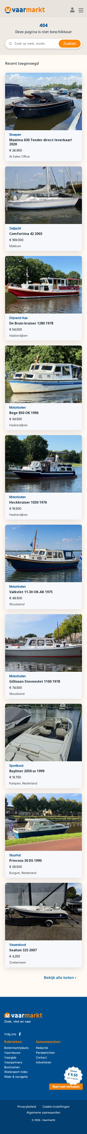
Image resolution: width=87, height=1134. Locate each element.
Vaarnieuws (12, 1052)
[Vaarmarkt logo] (25, 10)
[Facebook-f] (20, 1034)
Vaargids (10, 1057)
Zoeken (69, 43)
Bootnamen (12, 1067)
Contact (41, 1057)
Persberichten (41, 1052)
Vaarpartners (13, 1062)
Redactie (41, 1048)
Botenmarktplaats (16, 1048)
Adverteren (41, 1062)
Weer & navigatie (16, 1076)
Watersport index (16, 1072)
